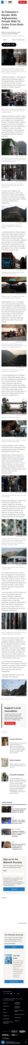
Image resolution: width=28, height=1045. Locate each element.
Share (4, 40)
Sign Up (14, 947)
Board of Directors (19, 1014)
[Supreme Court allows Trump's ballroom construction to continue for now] (6, 845)
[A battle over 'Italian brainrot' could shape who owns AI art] (6, 820)
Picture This (13, 790)
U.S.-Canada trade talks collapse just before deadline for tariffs (19, 810)
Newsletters (6, 1019)
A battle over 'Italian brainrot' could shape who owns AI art (18, 821)
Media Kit (17, 1020)
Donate (23, 2)
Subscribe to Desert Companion (8, 1022)
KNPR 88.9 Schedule (17, 1003)
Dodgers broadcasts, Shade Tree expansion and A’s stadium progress (18, 834)
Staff (4, 1009)
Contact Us (6, 1006)
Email (4, 870)
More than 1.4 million (18, 463)
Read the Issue (14, 981)
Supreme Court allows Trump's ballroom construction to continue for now (19, 846)
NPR (4, 732)
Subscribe (14, 889)
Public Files (18, 1017)
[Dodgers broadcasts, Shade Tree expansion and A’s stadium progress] (6, 832)
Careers (5, 1012)
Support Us (6, 1015)
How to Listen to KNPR (19, 1011)
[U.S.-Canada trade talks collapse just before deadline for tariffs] (6, 809)
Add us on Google (17, 40)
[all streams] (26, 1042)
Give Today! (10, 723)
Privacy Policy (19, 998)
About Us (5, 1003)
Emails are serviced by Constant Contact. (12, 884)
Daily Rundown (16, 829)
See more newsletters (10, 943)
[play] (3, 1042)
